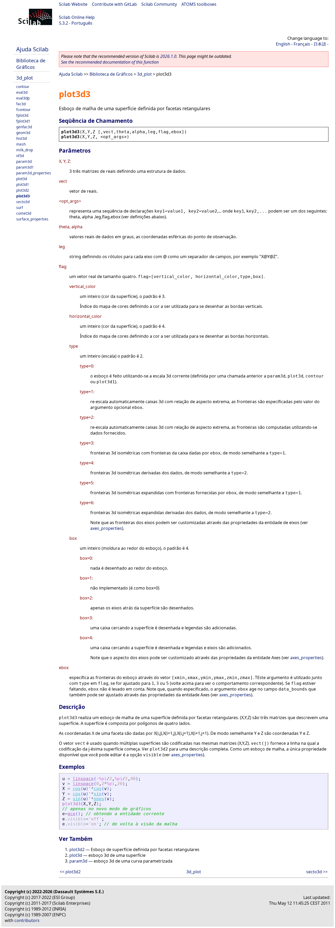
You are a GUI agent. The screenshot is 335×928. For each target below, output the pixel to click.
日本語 (320, 44)
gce (71, 813)
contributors (27, 920)
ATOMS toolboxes (198, 4)
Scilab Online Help (77, 17)
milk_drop (24, 149)
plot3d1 (22, 184)
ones (99, 798)
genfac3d (24, 126)
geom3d (23, 132)
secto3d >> (317, 872)
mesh (21, 144)
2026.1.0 (168, 56)
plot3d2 (22, 190)
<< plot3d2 (70, 872)
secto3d (23, 201)
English (283, 44)
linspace (83, 778)
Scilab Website (73, 4)
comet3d (23, 213)
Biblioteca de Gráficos (30, 63)
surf (19, 207)
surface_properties (32, 218)
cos (77, 788)
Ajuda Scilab (32, 49)
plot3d (21, 178)
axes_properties (106, 528)
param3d (24, 161)
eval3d (21, 92)
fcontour (23, 109)
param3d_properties (33, 172)
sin (98, 793)
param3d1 (25, 167)
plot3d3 (23, 195)
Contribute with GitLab (114, 4)
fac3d (21, 103)
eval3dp (23, 98)
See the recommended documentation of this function (110, 62)
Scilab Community (159, 4)
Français (302, 44)
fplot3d (22, 115)
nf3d (20, 155)
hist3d (21, 138)
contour (22, 86)
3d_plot (24, 77)
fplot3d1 (23, 121)
